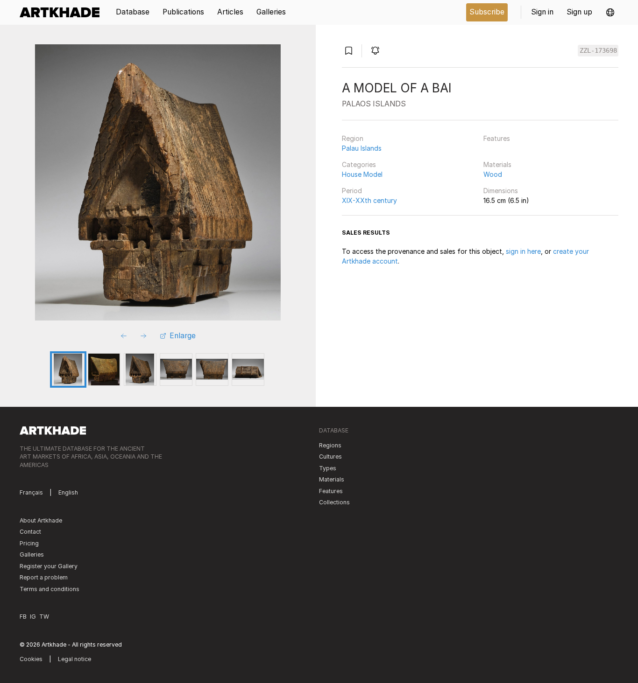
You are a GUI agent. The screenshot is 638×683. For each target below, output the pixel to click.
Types (327, 468)
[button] (610, 12)
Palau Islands (362, 148)
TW (44, 616)
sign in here (523, 251)
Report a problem (44, 577)
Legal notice (74, 658)
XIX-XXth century (369, 200)
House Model (362, 174)
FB (23, 616)
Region (352, 138)
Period (352, 191)
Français (31, 492)
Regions (330, 445)
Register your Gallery (49, 566)
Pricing (29, 543)
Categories (359, 164)
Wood (492, 174)
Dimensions (500, 191)
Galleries (32, 554)
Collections (334, 502)
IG (33, 616)
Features (496, 138)
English (68, 492)
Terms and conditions (49, 588)
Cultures (330, 456)
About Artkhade (41, 520)
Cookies (31, 658)
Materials (497, 164)
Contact (30, 531)
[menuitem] (63, 12)
